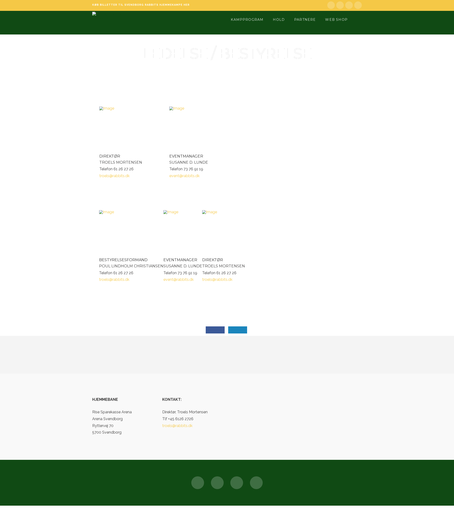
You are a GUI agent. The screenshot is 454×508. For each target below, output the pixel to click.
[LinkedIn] (340, 5)
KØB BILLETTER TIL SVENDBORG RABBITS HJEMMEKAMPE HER (141, 4)
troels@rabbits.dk (114, 176)
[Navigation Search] (358, 19)
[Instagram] (358, 5)
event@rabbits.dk (184, 176)
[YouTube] (349, 5)
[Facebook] (331, 5)
